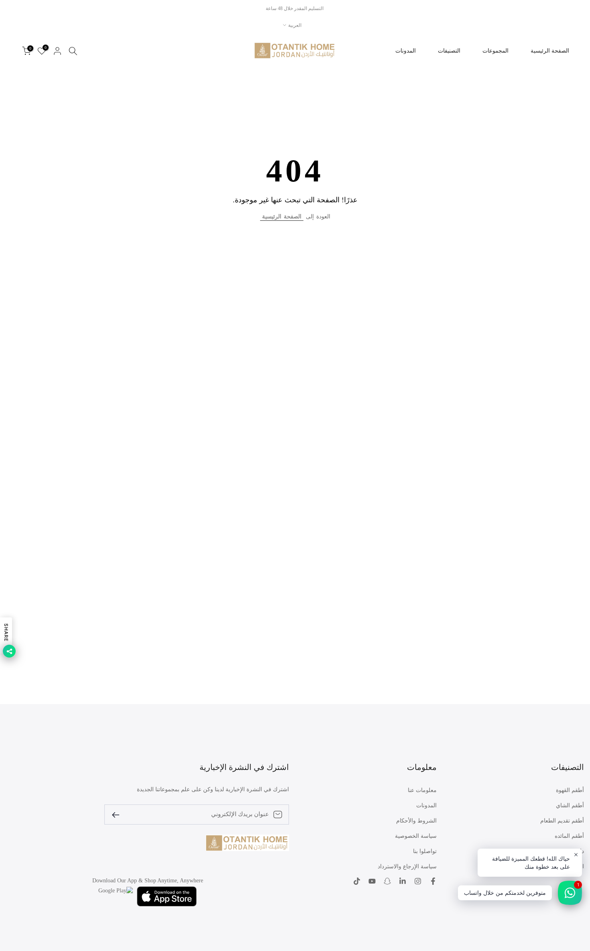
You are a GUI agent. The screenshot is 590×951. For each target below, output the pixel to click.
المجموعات (495, 51)
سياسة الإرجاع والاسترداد (407, 866)
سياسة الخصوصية (416, 836)
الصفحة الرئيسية (550, 51)
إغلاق (574, 8)
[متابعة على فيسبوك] (433, 881)
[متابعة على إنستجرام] (417, 881)
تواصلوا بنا (425, 851)
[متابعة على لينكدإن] (402, 881)
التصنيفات (449, 51)
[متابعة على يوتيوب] (372, 881)
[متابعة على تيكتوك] (356, 881)
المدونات (405, 51)
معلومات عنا (422, 790)
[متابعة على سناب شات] (387, 881)
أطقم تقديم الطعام (562, 821)
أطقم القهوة (570, 790)
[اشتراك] (119, 814)
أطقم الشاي (570, 805)
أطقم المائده (569, 836)
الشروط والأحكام (416, 821)
